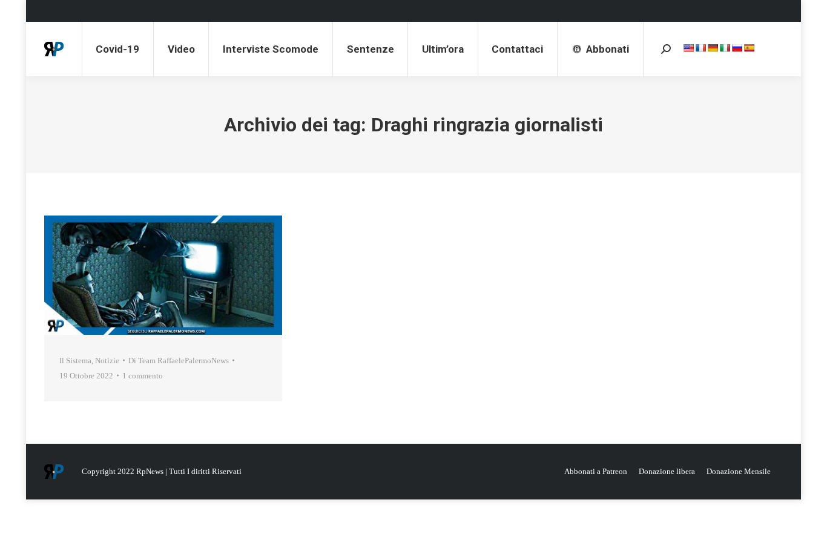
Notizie (107, 360)
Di (178, 360)
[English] (688, 48)
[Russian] (736, 48)
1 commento (142, 375)
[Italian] (724, 48)
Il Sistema (75, 360)
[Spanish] (748, 48)
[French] (700, 48)
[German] (712, 48)
